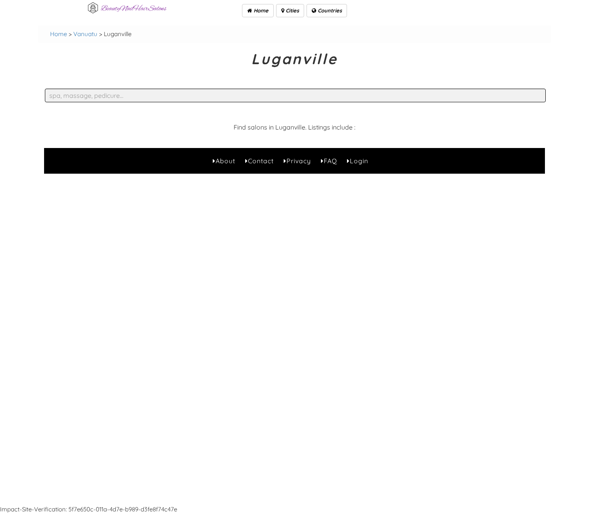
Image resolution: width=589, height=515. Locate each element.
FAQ (330, 161)
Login (359, 161)
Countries (329, 10)
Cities (291, 10)
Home (260, 10)
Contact (261, 161)
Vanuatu (85, 34)
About (225, 161)
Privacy (298, 161)
